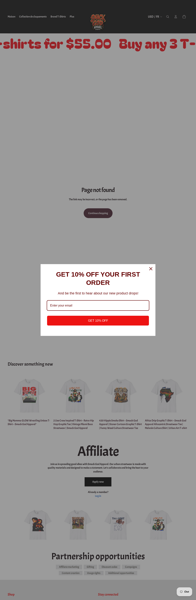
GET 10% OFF (98, 320)
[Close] (150, 268)
